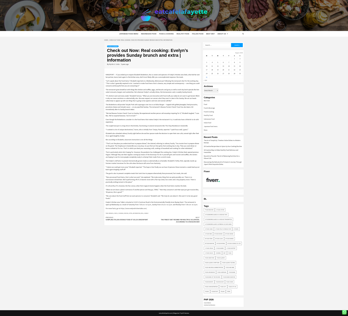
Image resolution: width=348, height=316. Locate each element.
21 (229, 70)
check (116, 213)
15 (234, 66)
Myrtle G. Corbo (114, 64)
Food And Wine (230, 267)
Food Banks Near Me (229, 277)
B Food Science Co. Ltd (234, 243)
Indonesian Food (148, 34)
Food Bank (232, 272)
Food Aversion (221, 272)
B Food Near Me (209, 243)
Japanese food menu (128, 34)
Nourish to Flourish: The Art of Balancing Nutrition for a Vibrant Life (222, 157)
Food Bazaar (220, 282)
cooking (120, 213)
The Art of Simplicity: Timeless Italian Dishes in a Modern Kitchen (222, 141)
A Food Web (208, 234)
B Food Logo (219, 238)
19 (217, 70)
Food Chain (229, 282)
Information (136, 213)
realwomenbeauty (209, 305)
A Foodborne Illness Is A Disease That (216, 214)
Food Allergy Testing (228, 262)
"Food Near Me (209, 210)
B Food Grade (229, 234)
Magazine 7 (176, 313)
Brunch (111, 213)
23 (240, 70)
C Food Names (220, 248)
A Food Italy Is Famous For (223, 229)
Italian (222, 291)
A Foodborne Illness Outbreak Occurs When (218, 224)
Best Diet (210, 34)
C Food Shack (209, 253)
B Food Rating (221, 243)
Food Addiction (209, 258)
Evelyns (126, 213)
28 (229, 73)
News (205, 130)
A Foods (236, 229)
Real (142, 213)
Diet (224, 253)
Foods (207, 291)
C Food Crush (209, 248)
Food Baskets (209, 282)
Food (205, 104)
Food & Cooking (166, 34)
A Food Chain (209, 229)
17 (206, 70)
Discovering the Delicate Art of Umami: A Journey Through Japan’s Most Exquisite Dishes (223, 163)
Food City (223, 286)
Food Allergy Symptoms (212, 262)
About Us (221, 34)
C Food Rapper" (231, 248)
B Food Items (209, 238)
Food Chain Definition (211, 286)
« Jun (205, 80)
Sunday (146, 213)
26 (217, 73)
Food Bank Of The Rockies (212, 277)
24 (206, 73)
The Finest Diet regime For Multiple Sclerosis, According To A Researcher (180, 220)
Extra (130, 213)
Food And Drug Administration (214, 267)
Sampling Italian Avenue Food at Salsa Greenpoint (127, 218)
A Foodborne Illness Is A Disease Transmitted (218, 219)
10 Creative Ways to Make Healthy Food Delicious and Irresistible (221, 151)
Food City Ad (232, 286)
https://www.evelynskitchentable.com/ (134, 208)
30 (240, 73)
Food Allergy (221, 258)
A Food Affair (220, 210)
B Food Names (229, 238)
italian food (197, 34)
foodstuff (215, 291)
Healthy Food (182, 34)
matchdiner (207, 303)
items (228, 291)
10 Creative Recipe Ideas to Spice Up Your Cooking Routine (223, 146)
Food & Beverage (209, 108)
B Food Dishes (218, 234)
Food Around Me (210, 272)
